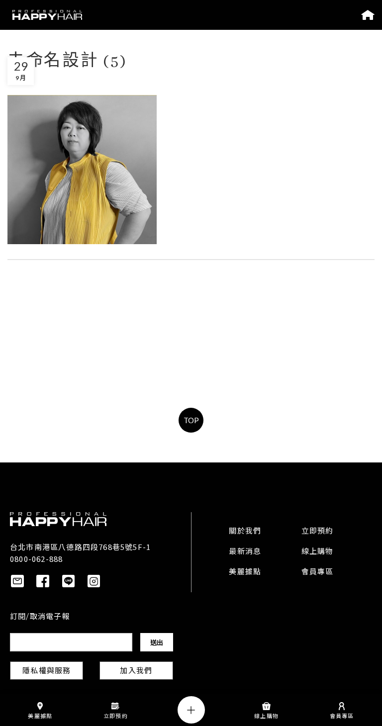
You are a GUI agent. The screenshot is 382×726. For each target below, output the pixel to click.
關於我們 (245, 531)
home (368, 15)
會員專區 (317, 572)
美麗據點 (245, 572)
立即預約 (317, 531)
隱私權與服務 (46, 671)
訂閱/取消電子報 (40, 617)
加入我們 (136, 671)
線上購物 (317, 551)
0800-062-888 (36, 558)
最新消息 (245, 551)
